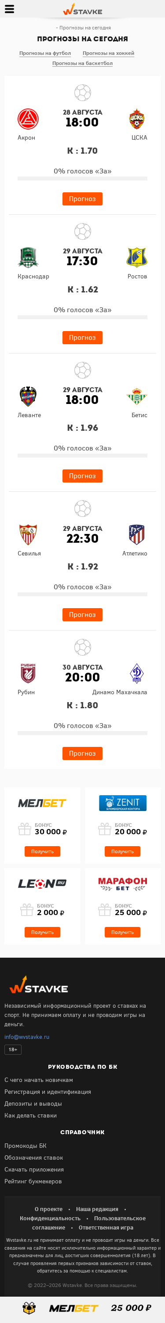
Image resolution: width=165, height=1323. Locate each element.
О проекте (48, 1209)
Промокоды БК (25, 1146)
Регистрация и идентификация (47, 1092)
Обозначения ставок (33, 1158)
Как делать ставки (30, 1115)
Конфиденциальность (50, 1218)
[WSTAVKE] (82, 8)
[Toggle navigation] (9, 9)
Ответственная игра (106, 1227)
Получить (42, 851)
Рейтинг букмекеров (33, 1181)
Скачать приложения (34, 1169)
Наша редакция (97, 1209)
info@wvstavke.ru (26, 1037)
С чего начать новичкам (38, 1080)
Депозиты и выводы (33, 1103)
